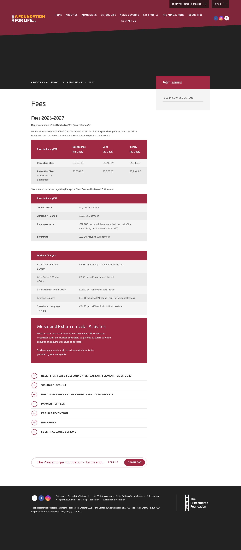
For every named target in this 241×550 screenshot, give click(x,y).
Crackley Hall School (45, 83)
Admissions (74, 83)
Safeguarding (153, 496)
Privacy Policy (136, 496)
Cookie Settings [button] (123, 496)
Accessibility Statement (78, 496)
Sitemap (60, 496)
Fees (92, 83)
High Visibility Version (102, 496)
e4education (119, 500)
